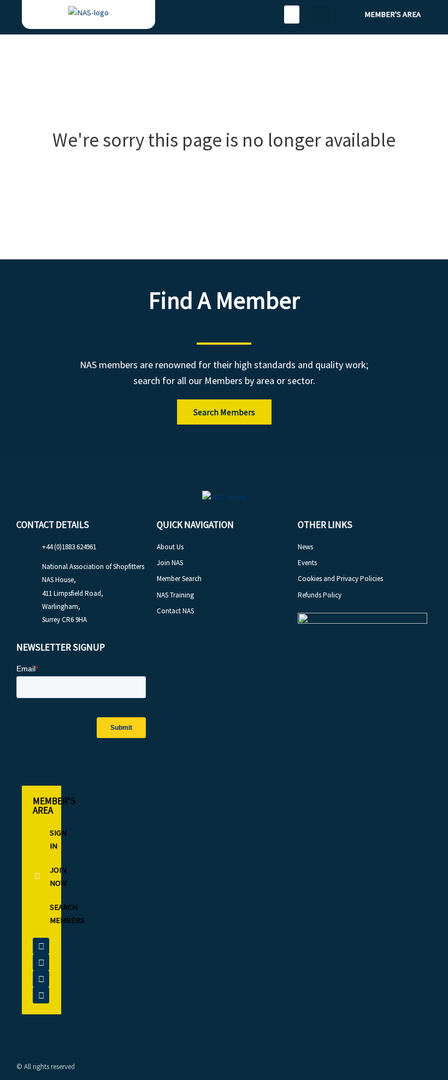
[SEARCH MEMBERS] (41, 914)
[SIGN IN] (41, 839)
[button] (291, 14)
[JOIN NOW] (41, 876)
